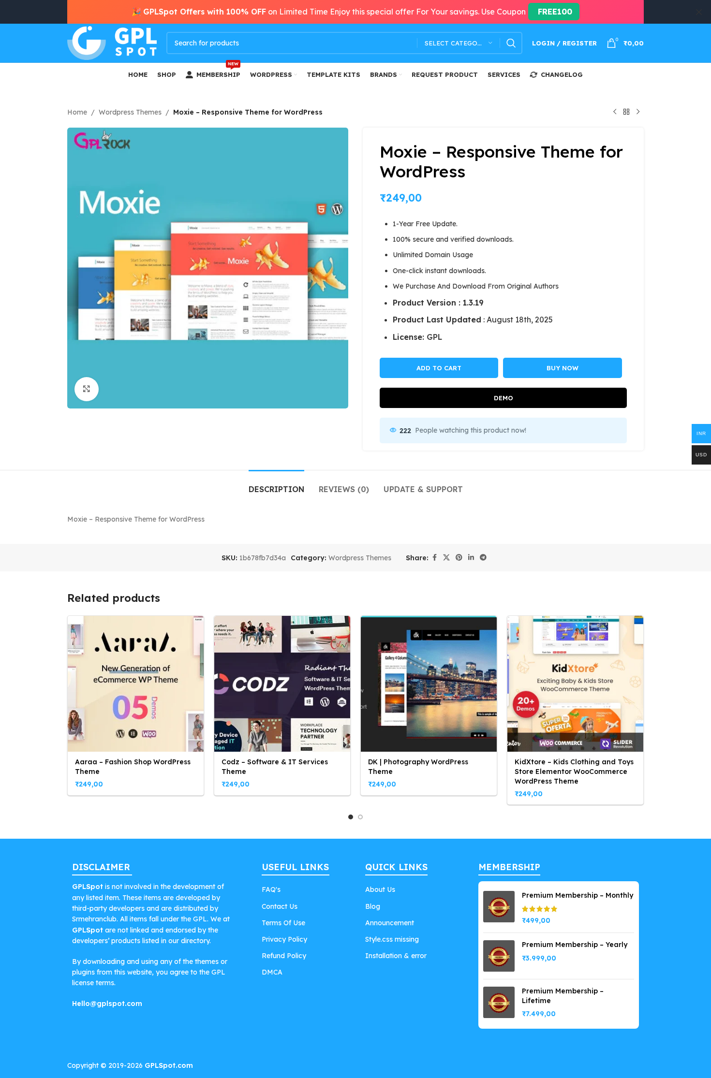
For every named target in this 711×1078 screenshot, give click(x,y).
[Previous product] (615, 112)
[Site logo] (112, 42)
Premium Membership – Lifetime (563, 996)
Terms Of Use (283, 922)
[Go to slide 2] (360, 817)
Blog (372, 906)
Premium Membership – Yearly (574, 944)
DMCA (272, 972)
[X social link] (446, 557)
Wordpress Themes (130, 112)
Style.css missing (392, 939)
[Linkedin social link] (471, 557)
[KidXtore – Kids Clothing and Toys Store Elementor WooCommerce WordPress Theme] (575, 684)
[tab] (276, 484)
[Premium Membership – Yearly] (499, 956)
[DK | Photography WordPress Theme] (429, 684)
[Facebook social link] (434, 557)
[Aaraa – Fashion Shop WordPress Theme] (136, 684)
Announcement (389, 922)
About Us (380, 889)
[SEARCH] (511, 43)
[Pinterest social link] (459, 557)
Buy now (562, 368)
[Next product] (638, 112)
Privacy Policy (284, 939)
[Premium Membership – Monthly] (499, 908)
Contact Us (279, 906)
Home (77, 112)
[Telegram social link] (483, 557)
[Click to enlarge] (86, 389)
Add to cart (438, 368)
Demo (503, 398)
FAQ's (271, 889)
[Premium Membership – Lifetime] (499, 1003)
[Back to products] (626, 112)
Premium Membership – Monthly (577, 895)
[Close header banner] (699, 12)
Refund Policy (284, 955)
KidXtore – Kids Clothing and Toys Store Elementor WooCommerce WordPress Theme (574, 771)
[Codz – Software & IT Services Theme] (282, 684)
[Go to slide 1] (350, 817)
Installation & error (396, 955)
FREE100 (553, 11)
